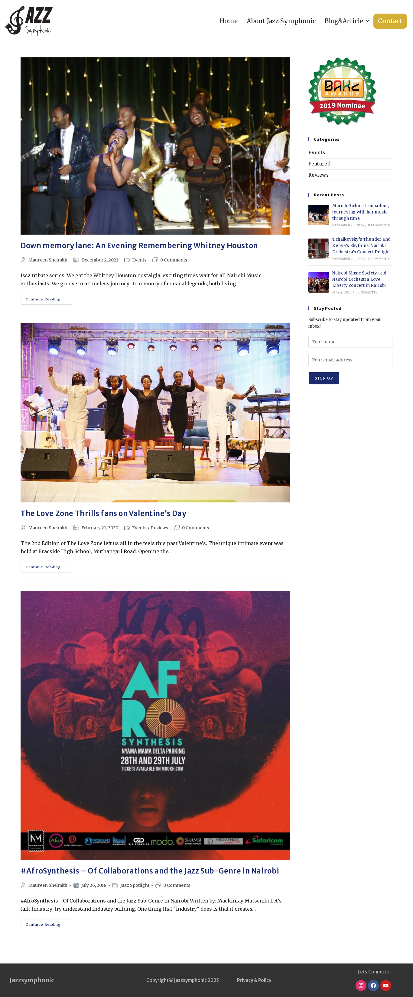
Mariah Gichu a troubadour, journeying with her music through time (360, 212)
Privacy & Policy (254, 980)
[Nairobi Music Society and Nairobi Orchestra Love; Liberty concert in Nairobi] (318, 282)
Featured (319, 164)
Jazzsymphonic (32, 980)
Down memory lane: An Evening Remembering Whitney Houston (139, 245)
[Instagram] (361, 985)
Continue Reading (49, 297)
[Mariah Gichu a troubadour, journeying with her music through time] (318, 215)
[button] (346, 21)
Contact (390, 21)
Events (139, 260)
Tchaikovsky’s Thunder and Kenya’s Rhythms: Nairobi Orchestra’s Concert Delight (361, 246)
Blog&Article (344, 21)
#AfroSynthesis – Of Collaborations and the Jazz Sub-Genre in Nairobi (150, 871)
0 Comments (173, 260)
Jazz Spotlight (134, 885)
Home (229, 21)
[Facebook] (373, 985)
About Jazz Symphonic (281, 21)
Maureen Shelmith (47, 260)
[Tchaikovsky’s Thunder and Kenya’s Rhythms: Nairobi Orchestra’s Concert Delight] (318, 249)
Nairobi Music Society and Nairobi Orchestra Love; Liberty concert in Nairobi (359, 279)
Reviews (159, 528)
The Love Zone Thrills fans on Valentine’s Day (103, 513)
